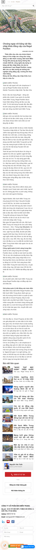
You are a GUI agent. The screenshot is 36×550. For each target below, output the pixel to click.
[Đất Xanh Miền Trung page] (13, 522)
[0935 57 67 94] (5, 545)
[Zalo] (3, 522)
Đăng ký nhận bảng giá (18, 485)
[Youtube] (8, 522)
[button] (13, 30)
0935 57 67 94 (19, 474)
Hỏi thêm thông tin (18, 490)
